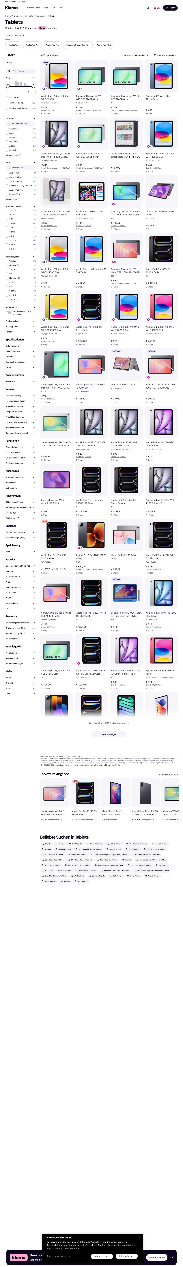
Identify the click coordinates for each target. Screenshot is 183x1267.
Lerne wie (52, 28)
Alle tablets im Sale (168, 774)
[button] (157, 8)
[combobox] (135, 55)
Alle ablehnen (101, 1256)
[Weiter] (174, 799)
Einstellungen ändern (58, 1256)
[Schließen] (139, 1237)
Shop (45, 8)
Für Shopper (10, 2)
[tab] (7, 35)
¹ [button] (90, 110)
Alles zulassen (126, 1256)
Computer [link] (29, 16)
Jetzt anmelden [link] (157, 1257)
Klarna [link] (8, 16)
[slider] (8, 86)
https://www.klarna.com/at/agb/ (107, 765)
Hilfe (60, 8)
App (53, 8)
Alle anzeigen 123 (13, 155)
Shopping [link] (18, 16)
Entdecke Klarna (33, 8)
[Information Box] (58, 55)
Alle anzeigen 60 (13, 199)
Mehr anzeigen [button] (109, 734)
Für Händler (22, 2)
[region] (92, 1248)
